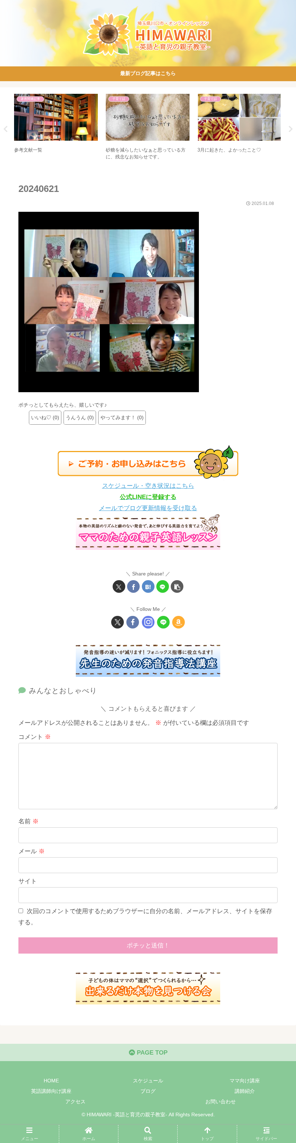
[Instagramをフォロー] (148, 622)
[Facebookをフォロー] (132, 622)
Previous (5, 129)
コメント (34, 736)
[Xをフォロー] (117, 622)
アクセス (75, 1101)
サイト (27, 881)
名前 (28, 821)
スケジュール (148, 1080)
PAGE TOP (151, 1052)
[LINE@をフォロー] (163, 622)
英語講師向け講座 (51, 1091)
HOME (51, 1080)
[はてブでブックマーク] (148, 586)
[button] (177, 586)
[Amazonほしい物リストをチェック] (178, 622)
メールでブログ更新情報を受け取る (148, 508)
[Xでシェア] (119, 586)
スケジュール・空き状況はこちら (148, 485)
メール (31, 851)
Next (290, 129)
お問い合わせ (220, 1101)
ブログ (148, 1091)
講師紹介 (245, 1091)
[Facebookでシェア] (133, 586)
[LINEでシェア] (162, 586)
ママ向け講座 (245, 1080)
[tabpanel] (56, 128)
